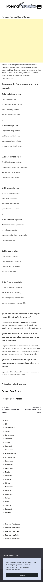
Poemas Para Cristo (12, 531)
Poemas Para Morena (12, 539)
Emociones (9, 450)
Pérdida (8, 491)
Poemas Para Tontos (11, 391)
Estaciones (9, 461)
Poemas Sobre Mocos (12, 399)
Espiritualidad (10, 457)
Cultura (7, 442)
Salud (7, 502)
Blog (6, 424)
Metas (7, 483)
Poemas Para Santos (12, 524)
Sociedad (8, 509)
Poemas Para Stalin (12, 535)
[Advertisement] (21, 41)
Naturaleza (9, 487)
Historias (8, 476)
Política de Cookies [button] (13, 570)
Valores (8, 513)
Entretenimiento (10, 454)
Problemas (9, 494)
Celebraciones (10, 428)
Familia (7, 472)
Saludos (8, 505)
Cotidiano (8, 439)
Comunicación (10, 435)
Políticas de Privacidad (10, 555)
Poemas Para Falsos (12, 528)
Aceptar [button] (22, 575)
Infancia (8, 479)
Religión (8, 498)
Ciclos (7, 431)
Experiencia (9, 465)
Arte (6, 420)
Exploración (9, 468)
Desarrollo (8, 446)
